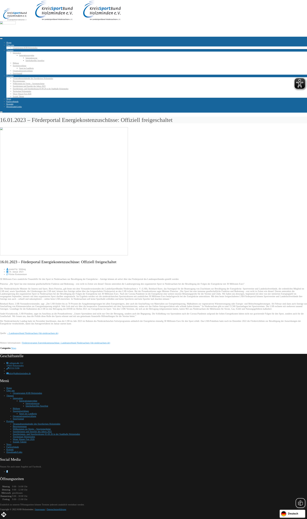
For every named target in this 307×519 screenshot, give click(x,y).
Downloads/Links (14, 106)
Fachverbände (12, 101)
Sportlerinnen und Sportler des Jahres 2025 (29, 86)
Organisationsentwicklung (23, 71)
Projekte (10, 76)
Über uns (10, 45)
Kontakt (9, 104)
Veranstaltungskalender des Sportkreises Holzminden (33, 78)
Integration (17, 53)
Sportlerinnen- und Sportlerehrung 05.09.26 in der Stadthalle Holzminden (40, 89)
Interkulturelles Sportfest (35, 60)
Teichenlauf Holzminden (22, 91)
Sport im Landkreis (26, 68)
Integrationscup (31, 58)
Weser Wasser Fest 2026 (22, 94)
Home (9, 42)
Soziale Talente (18, 96)
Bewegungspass (19, 81)
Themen (9, 50)
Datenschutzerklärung (56, 509)
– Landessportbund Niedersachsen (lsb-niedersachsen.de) (32, 333)
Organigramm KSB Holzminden (25, 48)
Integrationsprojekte (26, 55)
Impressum (40, 509)
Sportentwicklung (19, 66)
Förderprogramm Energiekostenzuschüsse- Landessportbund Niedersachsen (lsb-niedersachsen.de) (66, 343)
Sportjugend (17, 73)
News (8, 99)
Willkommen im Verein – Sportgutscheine (28, 83)
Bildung (16, 63)
